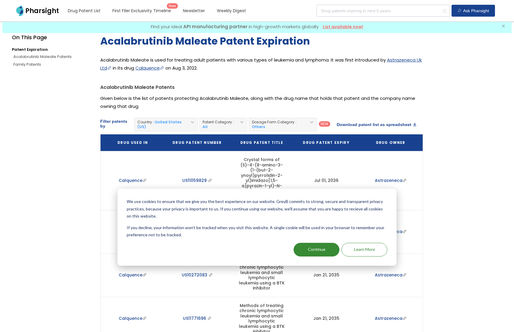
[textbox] (383, 11)
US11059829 (195, 180)
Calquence (147, 68)
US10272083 (195, 275)
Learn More (364, 249)
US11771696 (195, 318)
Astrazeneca (388, 180)
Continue (316, 249)
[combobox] (383, 11)
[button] (166, 124)
